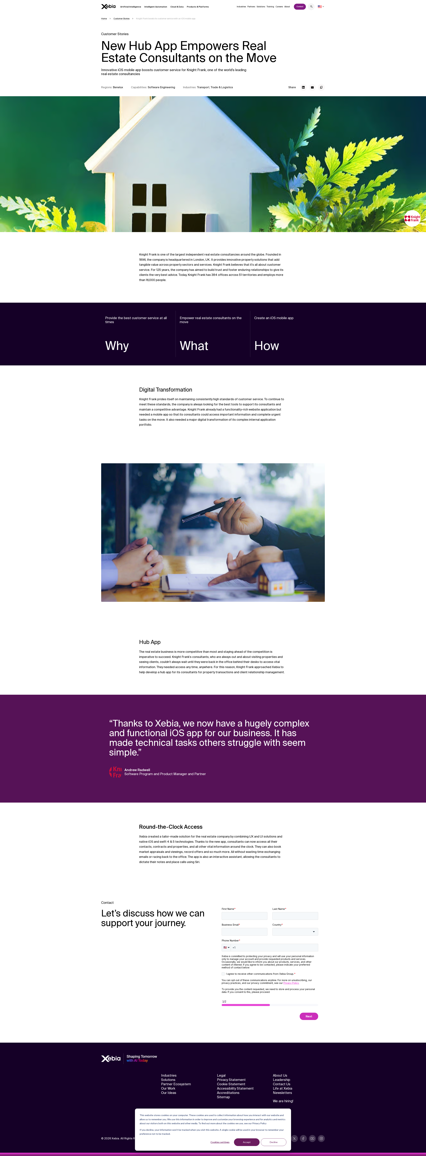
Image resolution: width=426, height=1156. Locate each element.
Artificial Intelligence (130, 6)
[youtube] (312, 1138)
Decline (274, 1142)
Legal (221, 1075)
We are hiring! (283, 1101)
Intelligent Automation (155, 6)
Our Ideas (168, 1093)
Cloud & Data (177, 6)
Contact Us (281, 1084)
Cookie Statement (231, 1084)
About (287, 6)
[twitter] (294, 1138)
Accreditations (228, 1093)
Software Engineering (161, 87)
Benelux (118, 87)
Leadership (281, 1080)
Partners (251, 6)
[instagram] (321, 1138)
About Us (280, 1075)
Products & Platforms (198, 6)
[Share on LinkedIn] (303, 87)
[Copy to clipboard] (321, 87)
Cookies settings (220, 1142)
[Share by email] (312, 87)
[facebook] (303, 1138)
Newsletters (282, 1093)
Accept (247, 1142)
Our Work (168, 1088)
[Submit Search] (311, 7)
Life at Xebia (282, 1088)
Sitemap (223, 1097)
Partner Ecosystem (176, 1084)
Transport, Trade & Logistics (215, 87)
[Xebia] (108, 6)
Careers (279, 6)
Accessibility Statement (235, 1088)
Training (270, 6)
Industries (241, 6)
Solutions (261, 6)
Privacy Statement (231, 1080)
